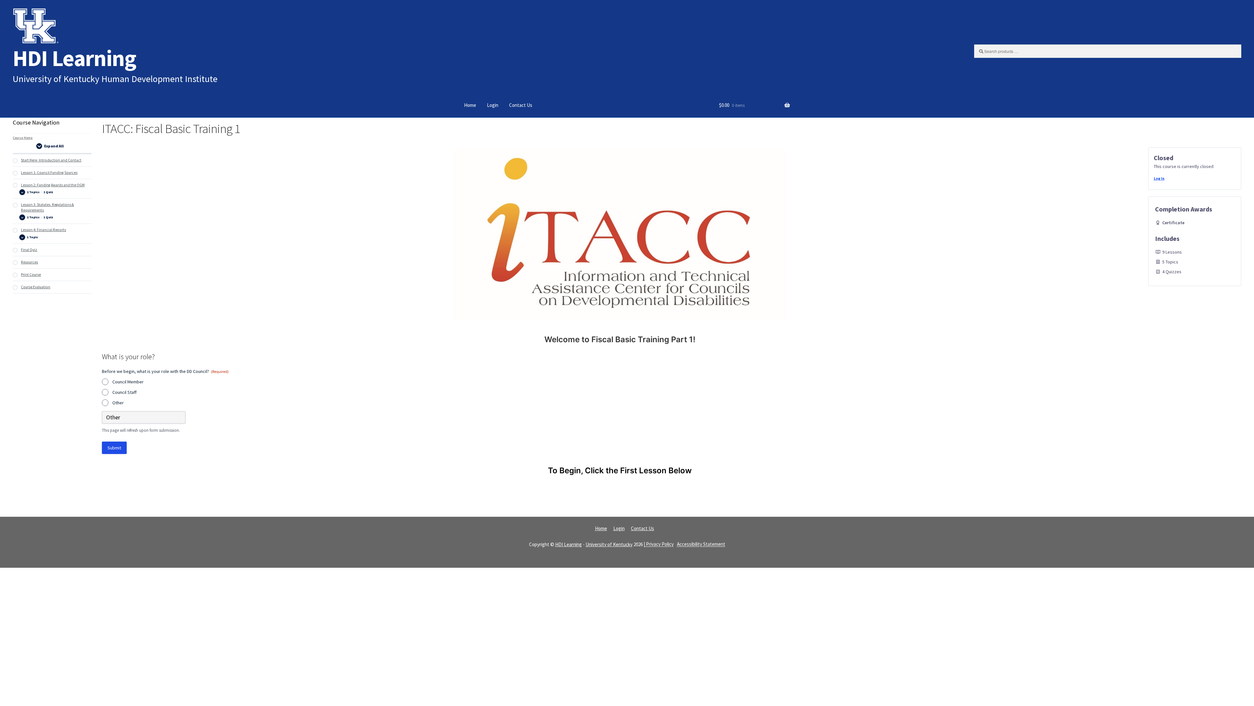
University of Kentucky (609, 544)
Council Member (128, 382)
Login (492, 105)
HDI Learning (74, 58)
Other (118, 403)
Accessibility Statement (701, 544)
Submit (114, 448)
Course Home (23, 138)
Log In (1159, 178)
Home (470, 105)
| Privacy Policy (659, 544)
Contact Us (520, 105)
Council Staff (124, 392)
